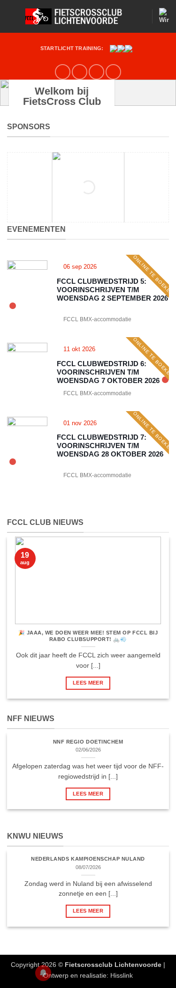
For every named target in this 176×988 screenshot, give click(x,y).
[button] (12, 16)
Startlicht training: (71, 48)
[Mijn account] (140, 16)
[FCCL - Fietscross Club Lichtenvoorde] (77, 16)
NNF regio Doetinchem (88, 742)
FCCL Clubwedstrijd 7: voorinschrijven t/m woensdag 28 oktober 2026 (110, 445)
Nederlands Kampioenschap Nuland (88, 859)
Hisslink (121, 975)
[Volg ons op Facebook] (62, 72)
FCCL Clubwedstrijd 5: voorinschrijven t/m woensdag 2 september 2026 (112, 289)
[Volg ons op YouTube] (96, 72)
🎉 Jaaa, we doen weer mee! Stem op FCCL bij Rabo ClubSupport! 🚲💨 (88, 636)
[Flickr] (113, 72)
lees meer (88, 683)
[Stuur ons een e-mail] (79, 72)
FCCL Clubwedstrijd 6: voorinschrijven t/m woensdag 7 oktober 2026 (108, 372)
